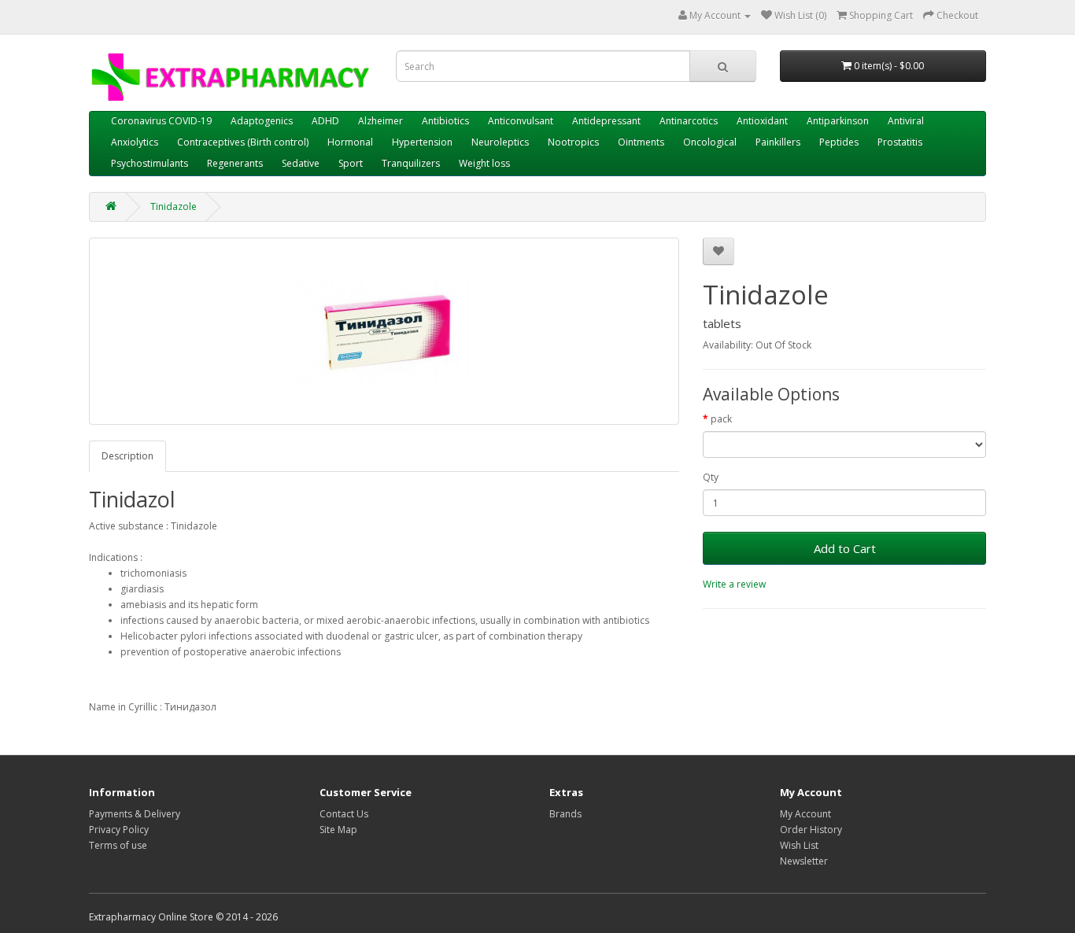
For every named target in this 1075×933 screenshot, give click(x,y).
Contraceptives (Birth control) (242, 142)
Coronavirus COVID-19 (161, 120)
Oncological (710, 142)
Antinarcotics (688, 120)
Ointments (641, 142)
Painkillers (777, 142)
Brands (565, 814)
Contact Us (344, 814)
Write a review (734, 584)
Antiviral (906, 120)
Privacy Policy (119, 829)
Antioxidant (762, 120)
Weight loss (484, 163)
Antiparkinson (838, 120)
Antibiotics (445, 120)
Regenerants (235, 163)
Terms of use (118, 845)
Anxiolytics (134, 142)
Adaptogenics (262, 120)
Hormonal (350, 142)
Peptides (839, 142)
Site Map (338, 829)
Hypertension (422, 142)
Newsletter (804, 861)
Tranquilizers (411, 163)
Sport (350, 163)
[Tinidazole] (384, 331)
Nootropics (573, 142)
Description (127, 456)
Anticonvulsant (520, 120)
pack (721, 419)
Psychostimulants (149, 163)
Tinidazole (173, 206)
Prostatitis (899, 142)
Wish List (799, 845)
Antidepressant (606, 120)
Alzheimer (380, 120)
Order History (811, 829)
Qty (711, 477)
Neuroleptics (500, 142)
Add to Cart (845, 548)
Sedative (301, 163)
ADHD (325, 120)
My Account (805, 814)
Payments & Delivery (134, 814)
